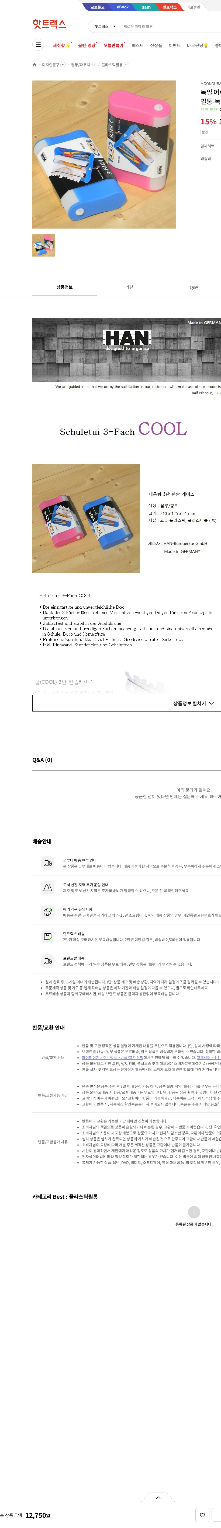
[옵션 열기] (158, 1497)
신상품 (156, 45)
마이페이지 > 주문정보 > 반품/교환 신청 (112, 1057)
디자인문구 (50, 64)
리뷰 (129, 287)
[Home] (34, 64)
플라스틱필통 (112, 64)
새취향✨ (61, 45)
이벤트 (175, 45)
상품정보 (64, 287)
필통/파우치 (80, 64)
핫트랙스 (101, 26)
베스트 (138, 45)
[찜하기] (202, 1515)
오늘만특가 (114, 45)
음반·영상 (86, 45)
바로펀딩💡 (197, 45)
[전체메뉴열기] (38, 45)
